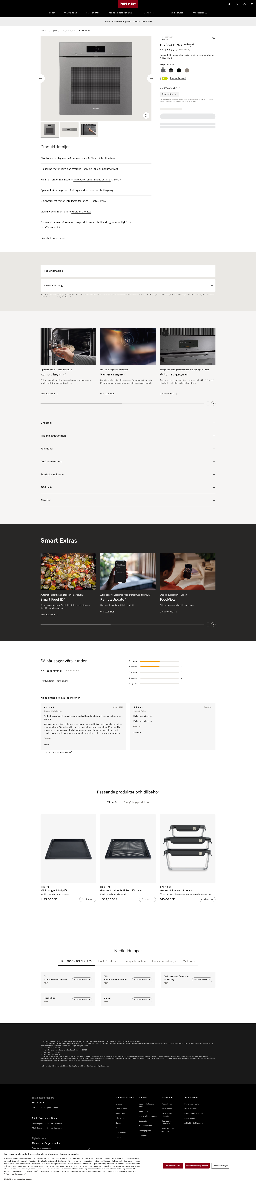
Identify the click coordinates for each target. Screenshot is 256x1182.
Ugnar (54, 31)
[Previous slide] (40, 78)
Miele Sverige (121, 1109)
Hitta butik (38, 1102)
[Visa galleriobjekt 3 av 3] (89, 130)
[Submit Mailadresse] (89, 1149)
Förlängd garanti (145, 1131)
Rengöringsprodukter (120, 13)
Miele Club (143, 1111)
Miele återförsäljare (192, 1104)
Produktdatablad (178, 78)
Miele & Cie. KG (81, 211)
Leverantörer (121, 1133)
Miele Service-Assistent (167, 1130)
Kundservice (177, 13)
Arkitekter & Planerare (193, 1123)
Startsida (44, 31)
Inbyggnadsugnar (68, 31)
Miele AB (7, 1179)
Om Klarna (143, 1135)
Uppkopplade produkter (167, 1122)
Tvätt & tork (70, 13)
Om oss (119, 1104)
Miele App (189, 961)
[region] (96, 78)
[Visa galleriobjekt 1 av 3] (50, 130)
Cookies (28, 1179)
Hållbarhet (120, 1118)
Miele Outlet (121, 1114)
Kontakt (119, 1138)
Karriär (118, 1123)
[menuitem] (53, 12)
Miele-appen (166, 1109)
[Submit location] (89, 1108)
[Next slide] (151, 78)
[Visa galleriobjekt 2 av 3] (69, 130)
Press (118, 1128)
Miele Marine (189, 1118)
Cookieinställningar (220, 1166)
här (59, 227)
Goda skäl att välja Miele (146, 1105)
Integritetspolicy (18, 1179)
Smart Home (147, 13)
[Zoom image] (146, 115)
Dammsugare (92, 13)
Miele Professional (192, 1109)
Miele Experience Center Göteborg (46, 1128)
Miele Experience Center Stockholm (47, 1124)
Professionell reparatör (193, 1114)
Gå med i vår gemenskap (46, 1143)
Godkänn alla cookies (173, 1166)
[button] (163, 70)
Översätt (47, 738)
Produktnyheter (145, 1126)
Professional (200, 13)
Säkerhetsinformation (53, 238)
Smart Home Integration (166, 1115)
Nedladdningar (82, 980)
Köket (52, 13)
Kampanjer (143, 1121)
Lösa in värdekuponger (148, 1116)
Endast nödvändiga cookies (197, 1166)
